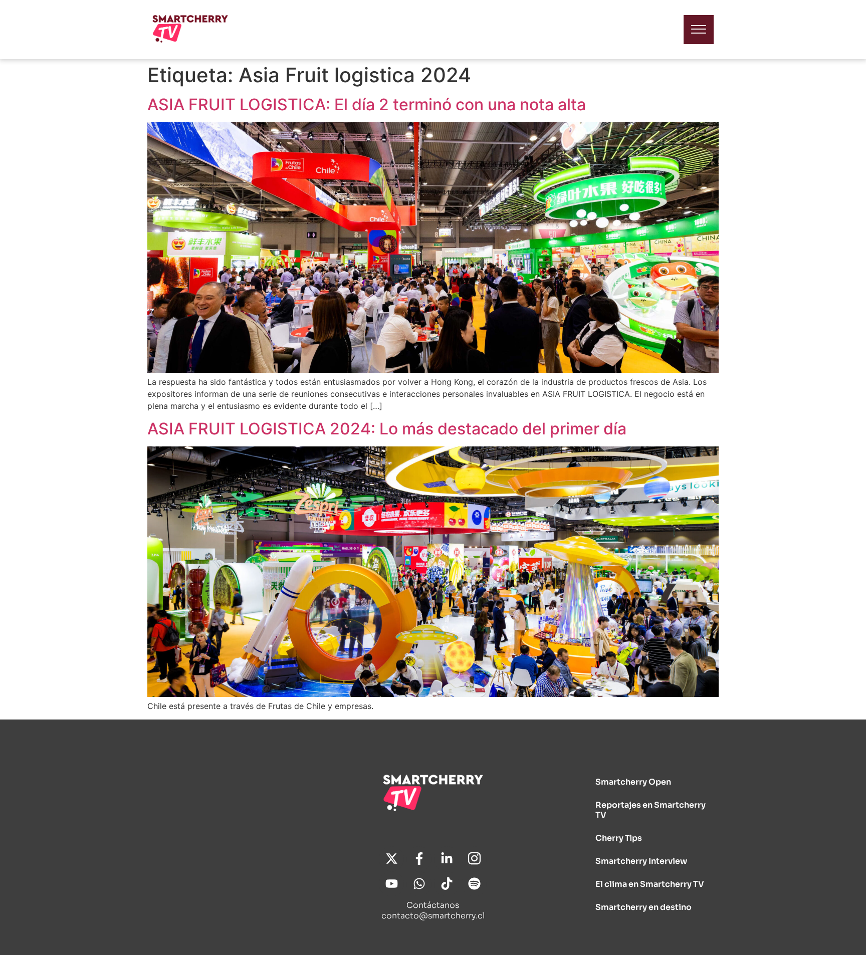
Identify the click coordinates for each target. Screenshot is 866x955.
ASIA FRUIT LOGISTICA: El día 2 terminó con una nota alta (366, 104)
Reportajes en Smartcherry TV (650, 810)
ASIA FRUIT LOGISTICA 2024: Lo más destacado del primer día (386, 428)
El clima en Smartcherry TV (649, 884)
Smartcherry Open (633, 782)
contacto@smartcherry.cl (433, 915)
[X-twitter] (391, 858)
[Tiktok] (446, 883)
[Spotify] (474, 883)
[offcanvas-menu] (699, 29)
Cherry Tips (618, 838)
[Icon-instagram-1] (474, 858)
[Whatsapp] (418, 883)
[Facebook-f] (418, 858)
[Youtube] (391, 883)
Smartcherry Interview (641, 861)
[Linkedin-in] (446, 858)
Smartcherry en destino (643, 907)
